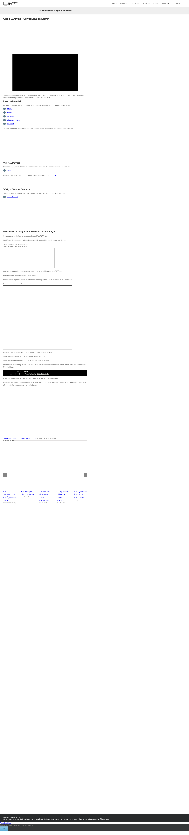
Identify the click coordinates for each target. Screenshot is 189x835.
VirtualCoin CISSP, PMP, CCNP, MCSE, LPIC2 (19, 438)
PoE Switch (10, 124)
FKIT (54, 175)
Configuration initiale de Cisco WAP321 (80, 494)
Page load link (5, 823)
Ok (4, 829)
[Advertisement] (45, 36)
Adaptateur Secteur (13, 120)
